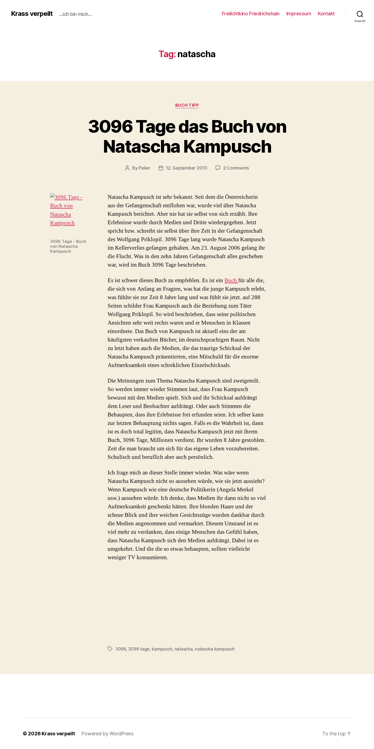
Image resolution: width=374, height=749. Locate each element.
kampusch (162, 649)
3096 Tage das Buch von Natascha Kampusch (187, 136)
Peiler (144, 168)
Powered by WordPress (107, 733)
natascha (184, 649)
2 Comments (236, 168)
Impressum (298, 13)
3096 (120, 649)
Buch (231, 280)
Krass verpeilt (32, 13)
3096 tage (138, 649)
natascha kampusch (214, 649)
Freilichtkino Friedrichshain (251, 13)
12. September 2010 (186, 168)
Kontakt (326, 13)
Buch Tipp (187, 105)
